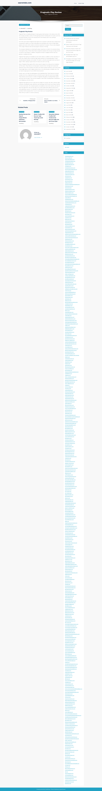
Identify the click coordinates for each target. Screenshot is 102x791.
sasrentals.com (24, 3)
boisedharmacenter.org (70, 381)
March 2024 (68, 114)
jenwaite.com (68, 748)
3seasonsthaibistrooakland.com (72, 372)
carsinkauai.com (68, 735)
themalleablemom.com (70, 481)
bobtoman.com (68, 219)
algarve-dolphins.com (69, 508)
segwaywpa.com (68, 591)
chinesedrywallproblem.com (71, 527)
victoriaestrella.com (69, 547)
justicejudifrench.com (69, 478)
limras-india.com (68, 157)
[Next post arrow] (59, 100)
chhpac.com (67, 766)
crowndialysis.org (68, 347)
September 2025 (69, 88)
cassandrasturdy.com (69, 398)
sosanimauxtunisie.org (69, 220)
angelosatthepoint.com (70, 562)
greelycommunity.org (69, 454)
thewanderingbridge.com (70, 479)
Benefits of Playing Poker (29, 100)
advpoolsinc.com (68, 561)
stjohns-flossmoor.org (69, 531)
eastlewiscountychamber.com (71, 421)
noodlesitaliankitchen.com (70, 202)
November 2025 (69, 83)
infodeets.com (68, 166)
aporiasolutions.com (69, 589)
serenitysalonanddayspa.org (71, 169)
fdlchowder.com (68, 654)
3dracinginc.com (68, 413)
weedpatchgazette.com (70, 308)
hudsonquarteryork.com (70, 708)
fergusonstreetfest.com (70, 727)
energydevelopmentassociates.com (72, 264)
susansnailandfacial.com (70, 620)
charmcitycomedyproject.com (71, 468)
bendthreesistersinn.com (70, 529)
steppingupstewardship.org (71, 669)
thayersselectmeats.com (70, 587)
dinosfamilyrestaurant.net (70, 257)
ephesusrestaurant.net (70, 702)
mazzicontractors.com (69, 698)
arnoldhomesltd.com (69, 279)
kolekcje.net (67, 363)
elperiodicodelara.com (69, 159)
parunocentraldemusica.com (71, 713)
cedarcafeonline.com (69, 171)
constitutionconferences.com (71, 572)
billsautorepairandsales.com (71, 722)
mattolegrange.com (69, 501)
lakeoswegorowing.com (70, 758)
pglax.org (67, 521)
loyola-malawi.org (69, 386)
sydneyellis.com (68, 345)
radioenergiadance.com (70, 225)
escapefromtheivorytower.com (71, 270)
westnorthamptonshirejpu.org (71, 237)
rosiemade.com (68, 315)
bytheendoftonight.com (70, 391)
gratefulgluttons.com (69, 395)
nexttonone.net (68, 615)
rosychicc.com (68, 388)
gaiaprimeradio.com (69, 494)
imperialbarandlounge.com (70, 284)
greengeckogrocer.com (70, 338)
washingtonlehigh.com (70, 672)
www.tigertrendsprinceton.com (71, 624)
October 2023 (69, 126)
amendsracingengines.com (70, 637)
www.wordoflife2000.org (70, 292)
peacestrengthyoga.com (70, 632)
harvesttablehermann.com (70, 260)
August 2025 (69, 90)
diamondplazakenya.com (70, 718)
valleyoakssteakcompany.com (71, 566)
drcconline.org (68, 556)
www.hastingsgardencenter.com (72, 692)
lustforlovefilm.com (69, 446)
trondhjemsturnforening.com (71, 717)
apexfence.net (68, 783)
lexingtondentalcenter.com (70, 343)
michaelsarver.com (69, 337)
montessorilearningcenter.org (71, 725)
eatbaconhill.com (68, 182)
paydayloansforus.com (70, 189)
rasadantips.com (68, 177)
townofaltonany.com (69, 519)
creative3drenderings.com (70, 600)
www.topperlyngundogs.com (71, 627)
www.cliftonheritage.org (70, 660)
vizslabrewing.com (69, 303)
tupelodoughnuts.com (69, 317)
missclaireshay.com (69, 156)
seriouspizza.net (68, 577)
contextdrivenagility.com (70, 471)
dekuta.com (67, 678)
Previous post (32, 98)
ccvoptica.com (68, 670)
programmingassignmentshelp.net (72, 184)
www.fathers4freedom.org (70, 625)
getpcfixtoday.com (69, 209)
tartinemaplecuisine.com (70, 488)
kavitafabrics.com (68, 537)
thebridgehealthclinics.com (71, 594)
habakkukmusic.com (69, 614)
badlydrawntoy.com (69, 610)
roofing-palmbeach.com (70, 275)
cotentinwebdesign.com (70, 249)
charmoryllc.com (68, 411)
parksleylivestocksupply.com (71, 380)
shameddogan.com (69, 597)
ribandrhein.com (68, 362)
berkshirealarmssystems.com (71, 302)
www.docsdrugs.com (69, 650)
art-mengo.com (68, 493)
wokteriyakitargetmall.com (70, 342)
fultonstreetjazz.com (69, 240)
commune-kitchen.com (70, 443)
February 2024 (69, 117)
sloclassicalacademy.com (70, 425)
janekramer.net (68, 489)
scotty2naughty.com (69, 464)
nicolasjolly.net (68, 448)
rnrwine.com (67, 757)
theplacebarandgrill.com (70, 557)
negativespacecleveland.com (71, 523)
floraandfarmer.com (69, 265)
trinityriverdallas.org (69, 368)
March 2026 (68, 73)
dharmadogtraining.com (70, 768)
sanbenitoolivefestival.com (70, 400)
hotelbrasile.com (68, 239)
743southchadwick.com (70, 272)
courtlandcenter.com (69, 551)
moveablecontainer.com (70, 244)
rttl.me (66, 771)
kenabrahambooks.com (70, 441)
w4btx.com (67, 325)
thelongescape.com (69, 499)
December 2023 (69, 122)
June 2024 (68, 107)
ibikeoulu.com (68, 473)
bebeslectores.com (69, 254)
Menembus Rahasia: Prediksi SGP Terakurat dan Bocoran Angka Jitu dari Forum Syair (54, 118)
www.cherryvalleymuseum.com (72, 247)
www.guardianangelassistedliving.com (73, 715)
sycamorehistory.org (69, 685)
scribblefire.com (68, 373)
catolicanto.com (68, 365)
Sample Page (81, 3)
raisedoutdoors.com (69, 285)
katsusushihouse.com (69, 453)
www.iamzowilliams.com (70, 690)
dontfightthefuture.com (70, 277)
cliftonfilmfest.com (69, 282)
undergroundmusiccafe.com (71, 780)
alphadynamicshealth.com (70, 742)
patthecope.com (68, 574)
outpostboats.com (69, 390)
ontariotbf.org (68, 197)
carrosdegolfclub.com (69, 262)
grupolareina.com (68, 245)
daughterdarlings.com (69, 164)
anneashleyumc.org (69, 642)
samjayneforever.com (69, 728)
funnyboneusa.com (69, 532)
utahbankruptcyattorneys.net (71, 289)
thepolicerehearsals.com (70, 418)
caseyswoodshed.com (69, 567)
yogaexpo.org (68, 375)
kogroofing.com (68, 222)
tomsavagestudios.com (70, 353)
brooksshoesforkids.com (70, 586)
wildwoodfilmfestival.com (70, 235)
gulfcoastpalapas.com (69, 592)
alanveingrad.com (68, 509)
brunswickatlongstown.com (71, 486)
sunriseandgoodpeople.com (71, 526)
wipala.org (67, 385)
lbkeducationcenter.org (70, 366)
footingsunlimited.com (70, 647)
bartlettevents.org (69, 242)
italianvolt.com (68, 300)
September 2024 (69, 100)
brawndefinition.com (69, 433)
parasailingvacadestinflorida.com (72, 738)
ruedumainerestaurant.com (71, 456)
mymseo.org (67, 765)
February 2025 (69, 95)
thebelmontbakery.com (70, 191)
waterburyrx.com (68, 559)
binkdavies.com (68, 438)
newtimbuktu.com (69, 179)
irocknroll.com (68, 290)
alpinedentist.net (68, 224)
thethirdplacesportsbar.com (71, 700)
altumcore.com (68, 581)
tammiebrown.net (69, 496)
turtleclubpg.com (68, 544)
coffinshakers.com (69, 474)
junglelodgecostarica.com (70, 503)
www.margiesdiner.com (70, 652)
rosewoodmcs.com (69, 683)
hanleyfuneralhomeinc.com (71, 320)
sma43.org (67, 662)
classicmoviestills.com (70, 401)
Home (75, 3)
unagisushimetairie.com (70, 206)
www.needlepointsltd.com (70, 655)
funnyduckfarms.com (69, 747)
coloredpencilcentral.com (70, 280)
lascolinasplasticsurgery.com (71, 659)
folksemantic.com (69, 297)
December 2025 (69, 80)
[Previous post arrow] (21, 100)
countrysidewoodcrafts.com (71, 194)
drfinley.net (67, 753)
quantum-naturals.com (70, 723)
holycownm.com (68, 541)
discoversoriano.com (69, 405)
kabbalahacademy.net (69, 328)
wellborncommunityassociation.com (72, 234)
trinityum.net (68, 697)
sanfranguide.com (69, 410)
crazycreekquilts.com (69, 436)
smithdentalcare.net (69, 778)
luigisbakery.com (68, 673)
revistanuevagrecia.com (70, 461)
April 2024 (68, 112)
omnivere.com (68, 176)
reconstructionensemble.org (71, 536)
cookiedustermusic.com (70, 534)
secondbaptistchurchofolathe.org (72, 763)
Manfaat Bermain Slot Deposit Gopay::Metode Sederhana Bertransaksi (24, 118)
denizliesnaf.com (68, 571)
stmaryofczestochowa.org (70, 476)
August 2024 (69, 102)
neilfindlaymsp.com (69, 552)
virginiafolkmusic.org (69, 358)
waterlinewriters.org (69, 596)
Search (68, 29)
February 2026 (69, 76)
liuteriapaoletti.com (69, 524)
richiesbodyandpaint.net (70, 161)
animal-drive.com (68, 582)
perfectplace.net (68, 370)
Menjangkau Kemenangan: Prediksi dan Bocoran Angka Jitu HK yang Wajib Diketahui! (73, 60)
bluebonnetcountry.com (70, 212)
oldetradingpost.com (69, 250)
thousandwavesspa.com (70, 549)
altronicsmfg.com (68, 181)
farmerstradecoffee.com (70, 602)
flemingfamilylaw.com (69, 755)
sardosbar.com (68, 298)
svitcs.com (67, 576)
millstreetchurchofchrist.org (71, 737)
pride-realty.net (68, 740)
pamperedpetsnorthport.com (71, 313)
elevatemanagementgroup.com (71, 750)
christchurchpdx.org (69, 440)
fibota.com (67, 710)
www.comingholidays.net (70, 408)
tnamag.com (67, 584)
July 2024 (68, 105)
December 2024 (69, 97)
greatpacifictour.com (69, 546)
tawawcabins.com (69, 295)
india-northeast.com (69, 274)
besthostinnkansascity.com (71, 776)
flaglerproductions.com (70, 431)
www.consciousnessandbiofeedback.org (73, 688)
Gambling (29, 28)
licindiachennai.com (69, 162)
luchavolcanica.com (69, 539)
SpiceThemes (62, 789)
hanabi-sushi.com (69, 675)
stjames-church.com (69, 463)
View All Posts (37, 137)
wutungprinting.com (69, 513)
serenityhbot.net (68, 617)
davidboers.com (68, 605)
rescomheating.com (69, 773)
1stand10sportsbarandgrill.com (71, 323)
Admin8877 (23, 28)
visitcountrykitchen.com (70, 506)
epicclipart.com (68, 214)
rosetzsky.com (68, 458)
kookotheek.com (68, 227)
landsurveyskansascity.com (71, 644)
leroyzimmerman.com (69, 751)
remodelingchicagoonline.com (71, 664)
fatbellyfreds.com (69, 705)
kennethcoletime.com (69, 483)
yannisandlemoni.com (69, 307)
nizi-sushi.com (68, 491)
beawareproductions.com (70, 469)
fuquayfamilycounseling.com (71, 760)
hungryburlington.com (69, 484)
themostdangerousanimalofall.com (72, 416)
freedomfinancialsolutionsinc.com (72, 634)
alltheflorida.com (68, 732)
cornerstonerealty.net (69, 687)
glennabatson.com (69, 428)
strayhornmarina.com (69, 430)
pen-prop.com (68, 622)
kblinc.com (67, 310)
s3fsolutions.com (68, 267)
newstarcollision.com (69, 332)
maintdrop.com (68, 217)
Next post (46, 98)
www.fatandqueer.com (70, 640)
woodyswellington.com (70, 703)
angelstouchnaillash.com (70, 327)
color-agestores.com (69, 383)
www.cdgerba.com (69, 712)
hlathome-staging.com (70, 340)
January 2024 (69, 119)
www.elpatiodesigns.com (70, 707)
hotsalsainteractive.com (70, 167)
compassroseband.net (69, 579)
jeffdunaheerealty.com (70, 630)
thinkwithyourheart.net (70, 287)
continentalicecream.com (70, 435)
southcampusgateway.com (70, 230)
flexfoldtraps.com (69, 635)
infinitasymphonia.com (70, 450)
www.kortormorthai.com (70, 639)
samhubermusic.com (69, 781)
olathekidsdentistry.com (70, 318)
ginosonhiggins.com (69, 511)
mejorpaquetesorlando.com (71, 322)
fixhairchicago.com (69, 569)
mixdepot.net (68, 682)
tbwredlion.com (68, 720)
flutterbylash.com (68, 743)
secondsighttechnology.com (71, 335)
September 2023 (69, 129)
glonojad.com (68, 459)
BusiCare (56, 789)
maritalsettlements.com (70, 514)
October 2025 (69, 85)
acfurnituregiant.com (69, 172)
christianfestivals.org (69, 504)
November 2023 (69, 124)
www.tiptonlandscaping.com (71, 667)
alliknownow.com (68, 420)
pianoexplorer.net (68, 693)
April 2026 (68, 71)
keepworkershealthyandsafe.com (72, 201)
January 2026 (69, 78)
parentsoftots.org (68, 599)
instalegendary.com (69, 199)
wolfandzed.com (68, 677)
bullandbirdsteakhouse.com (71, 657)
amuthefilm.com (68, 445)
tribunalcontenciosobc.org (70, 423)
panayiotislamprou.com (70, 229)
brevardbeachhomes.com (70, 269)
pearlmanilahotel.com (69, 216)
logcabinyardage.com (69, 604)
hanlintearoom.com (69, 745)
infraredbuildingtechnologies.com (72, 259)
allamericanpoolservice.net (71, 350)
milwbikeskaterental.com (70, 516)
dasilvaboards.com (69, 426)
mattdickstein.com (69, 609)
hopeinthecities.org (69, 393)
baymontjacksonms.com (70, 518)
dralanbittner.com (68, 305)
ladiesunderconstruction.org (71, 252)
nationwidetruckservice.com (71, 542)
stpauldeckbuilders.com (70, 645)
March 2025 (68, 93)
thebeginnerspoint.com (70, 406)
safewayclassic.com (69, 192)
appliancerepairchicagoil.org (71, 196)
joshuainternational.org (70, 619)
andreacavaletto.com (69, 378)
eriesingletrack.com (69, 312)
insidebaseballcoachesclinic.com (72, 733)
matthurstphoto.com (69, 730)
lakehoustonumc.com (69, 612)
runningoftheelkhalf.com (70, 629)
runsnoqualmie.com (69, 649)
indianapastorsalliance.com (71, 564)
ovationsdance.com (69, 360)
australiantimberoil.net (70, 255)
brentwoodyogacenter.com (70, 665)
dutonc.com (67, 498)
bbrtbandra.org (68, 211)
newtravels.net (68, 187)
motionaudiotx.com (69, 770)
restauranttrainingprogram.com (71, 348)
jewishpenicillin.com (69, 352)
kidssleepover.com (69, 186)
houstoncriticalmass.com (70, 415)
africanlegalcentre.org (69, 451)
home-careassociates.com (70, 376)
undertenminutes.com (69, 174)
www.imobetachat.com (70, 607)
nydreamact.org (68, 204)
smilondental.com (69, 330)
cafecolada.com (68, 403)
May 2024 (68, 110)
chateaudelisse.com (69, 232)
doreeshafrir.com (68, 466)
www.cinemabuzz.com (70, 680)
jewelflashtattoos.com (69, 207)
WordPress (48, 789)
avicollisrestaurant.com (70, 554)
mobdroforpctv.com (69, 396)
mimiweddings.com (69, 775)
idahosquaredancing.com (70, 293)
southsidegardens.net (69, 695)
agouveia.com (68, 761)
